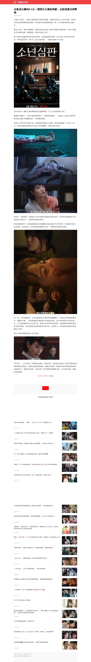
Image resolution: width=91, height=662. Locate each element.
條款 (24, 656)
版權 (29, 656)
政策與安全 (20, 656)
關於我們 (16, 656)
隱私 (27, 656)
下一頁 (45, 388)
